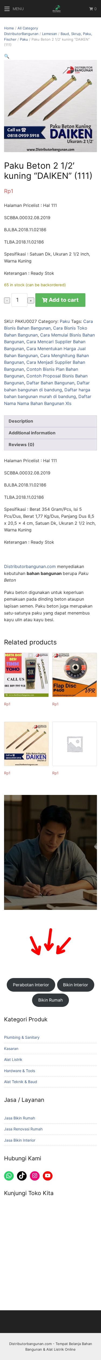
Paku (24, 39)
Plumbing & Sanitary (22, 1037)
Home (9, 28)
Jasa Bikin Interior (19, 1140)
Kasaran (11, 1048)
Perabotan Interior (31, 984)
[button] (6, 56)
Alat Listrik (13, 1059)
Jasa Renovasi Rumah (23, 1129)
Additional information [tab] (32, 432)
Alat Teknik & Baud (20, 1081)
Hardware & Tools (19, 1070)
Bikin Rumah (50, 1000)
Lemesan (49, 34)
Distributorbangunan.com (30, 566)
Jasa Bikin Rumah (19, 1118)
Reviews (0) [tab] (21, 444)
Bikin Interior (75, 984)
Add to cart (64, 300)
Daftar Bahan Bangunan (50, 382)
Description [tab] (21, 421)
